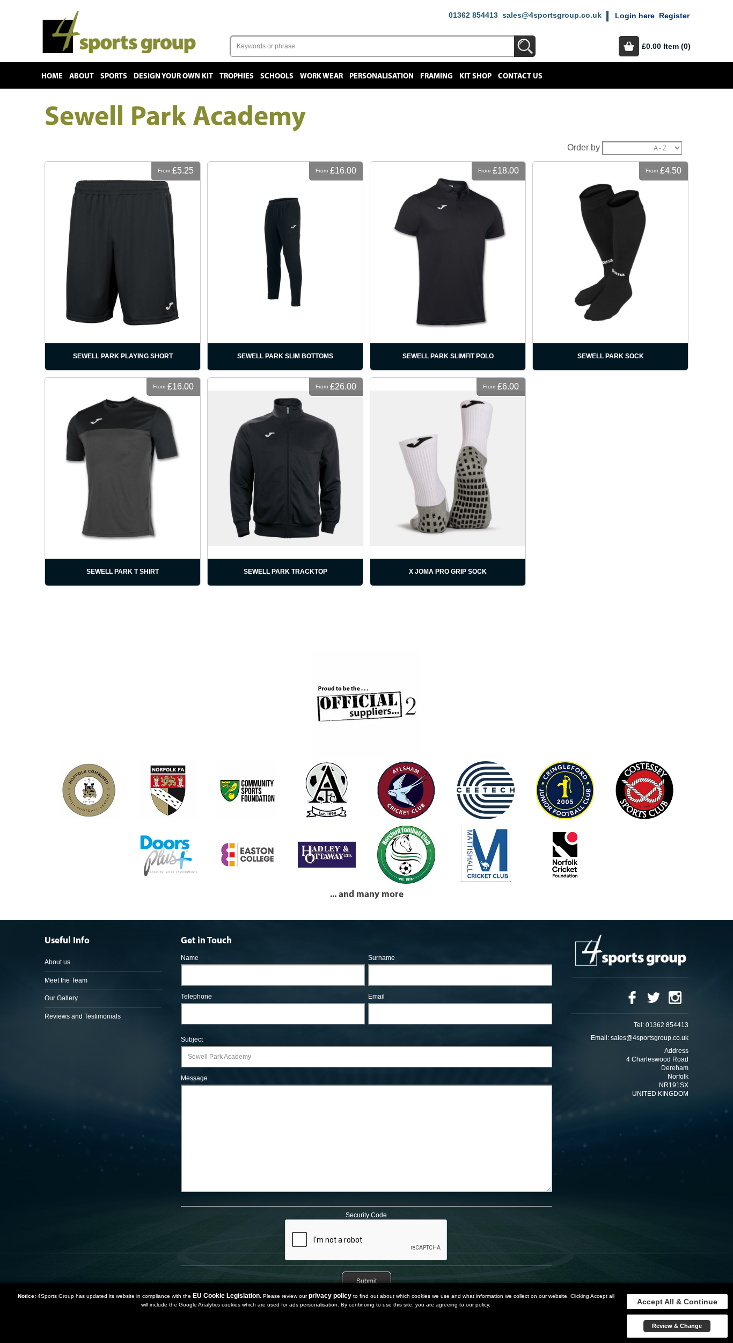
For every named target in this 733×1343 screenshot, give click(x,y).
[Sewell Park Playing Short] (122, 266)
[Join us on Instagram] (675, 997)
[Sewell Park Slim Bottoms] (285, 266)
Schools (277, 76)
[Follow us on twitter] (653, 997)
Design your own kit (173, 76)
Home (52, 76)
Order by (583, 147)
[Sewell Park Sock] (610, 266)
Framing (436, 76)
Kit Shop (475, 76)
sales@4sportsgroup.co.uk (552, 15)
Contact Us (520, 76)
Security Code (366, 1215)
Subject (192, 1039)
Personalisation (381, 76)
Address (676, 1051)
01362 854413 (473, 15)
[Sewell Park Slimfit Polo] (447, 266)
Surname (381, 958)
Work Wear (321, 76)
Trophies (236, 76)
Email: (600, 1038)
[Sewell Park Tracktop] (285, 482)
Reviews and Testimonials (83, 1016)
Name (190, 958)
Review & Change (677, 1326)
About (81, 76)
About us (57, 962)
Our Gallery (61, 998)
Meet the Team (66, 980)
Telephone (196, 996)
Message (194, 1078)
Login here (635, 15)
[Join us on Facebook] (632, 997)
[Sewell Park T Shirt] (122, 482)
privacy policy (330, 1295)
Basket (629, 46)
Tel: (639, 1025)
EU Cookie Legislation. (227, 1295)
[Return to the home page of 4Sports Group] (119, 31)
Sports (113, 76)
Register (674, 15)
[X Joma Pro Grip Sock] (447, 482)
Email (376, 996)
